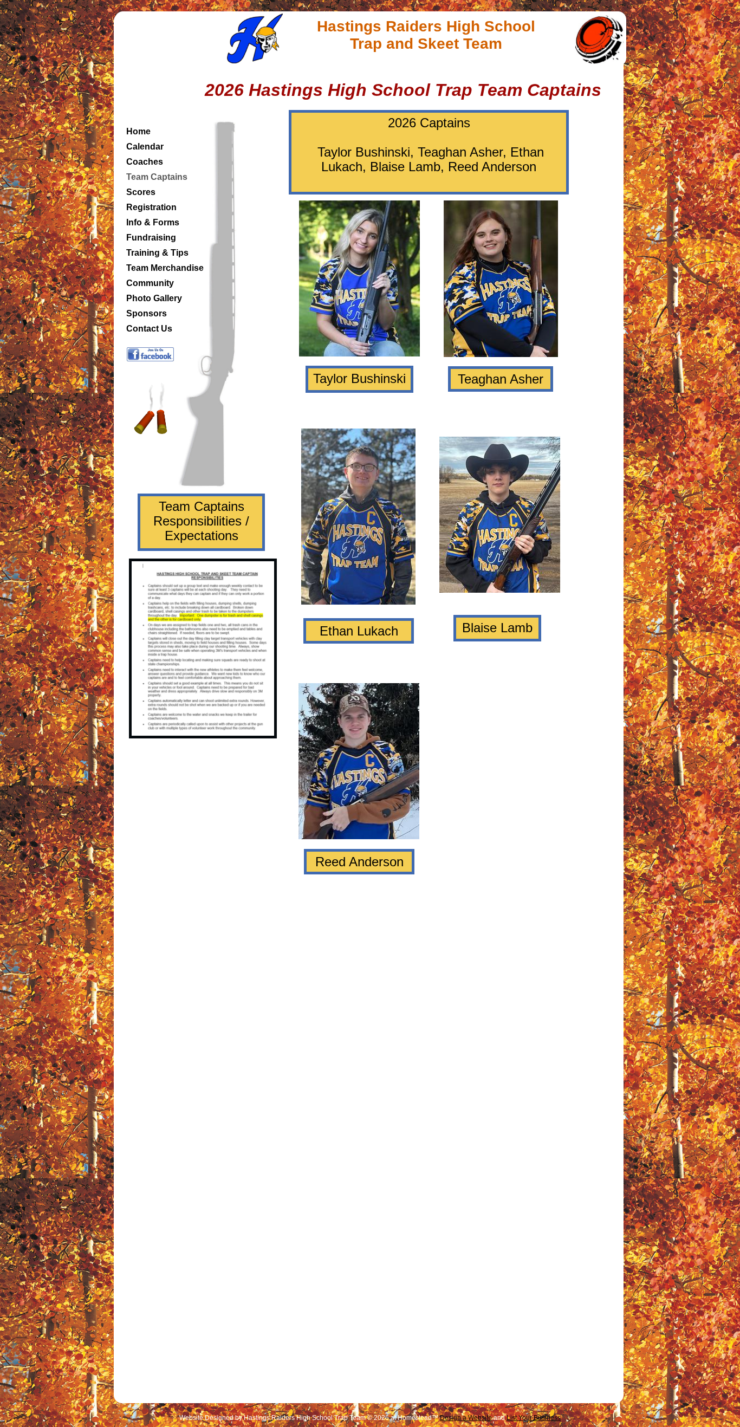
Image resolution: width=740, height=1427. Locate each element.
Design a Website (466, 1418)
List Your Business (534, 1418)
